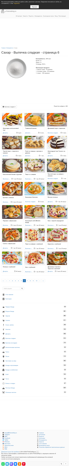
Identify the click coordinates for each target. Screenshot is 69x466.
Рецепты (31, 16)
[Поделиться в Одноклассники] (19, 464)
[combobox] (11, 288)
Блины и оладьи (35, 383)
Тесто (35, 379)
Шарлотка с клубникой (54, 244)
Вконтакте (7, 443)
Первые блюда (35, 307)
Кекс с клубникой (30, 267)
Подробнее (17, 3)
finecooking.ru (11, 11)
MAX (5, 436)
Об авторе (19, 16)
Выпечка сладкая (9, 107)
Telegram (7, 434)
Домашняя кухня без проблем (10, 451)
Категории (8, 299)
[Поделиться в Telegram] (7, 464)
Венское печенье (53, 197)
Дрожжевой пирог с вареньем (56, 128)
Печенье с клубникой (9, 267)
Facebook (7, 438)
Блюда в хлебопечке (35, 370)
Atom (5, 447)
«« (3, 281)
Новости (25, 16)
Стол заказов (9, 294)
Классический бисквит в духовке (12, 174)
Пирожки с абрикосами (9, 221)
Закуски (35, 316)
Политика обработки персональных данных (52, 447)
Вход (56, 16)
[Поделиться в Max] (11, 464)
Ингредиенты (38, 16)
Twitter (6, 440)
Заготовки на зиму (35, 361)
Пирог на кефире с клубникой (34, 244)
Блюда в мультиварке (35, 365)
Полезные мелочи (35, 392)
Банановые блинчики (31, 197)
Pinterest (7, 442)
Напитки (35, 329)
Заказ (27, 116)
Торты (35, 352)
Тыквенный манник (30, 128)
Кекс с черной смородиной (56, 221)
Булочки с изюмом (8, 197)
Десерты (5, 133)
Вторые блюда (35, 311)
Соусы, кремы (35, 325)
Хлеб (35, 374)
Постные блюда (35, 388)
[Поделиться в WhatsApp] (3, 464)
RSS (5, 449)
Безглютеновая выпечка (35, 347)
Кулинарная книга (48, 16)
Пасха (35, 356)
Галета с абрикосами (9, 243)
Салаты (35, 320)
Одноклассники (9, 445)
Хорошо (34, 7)
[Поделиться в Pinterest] (23, 464)
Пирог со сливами (30, 174)
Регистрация (62, 16)
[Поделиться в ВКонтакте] (15, 464)
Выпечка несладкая (35, 343)
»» (43, 281)
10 (36, 281)
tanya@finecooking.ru (10, 433)
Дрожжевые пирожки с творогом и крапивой (54, 267)
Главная (3, 48)
